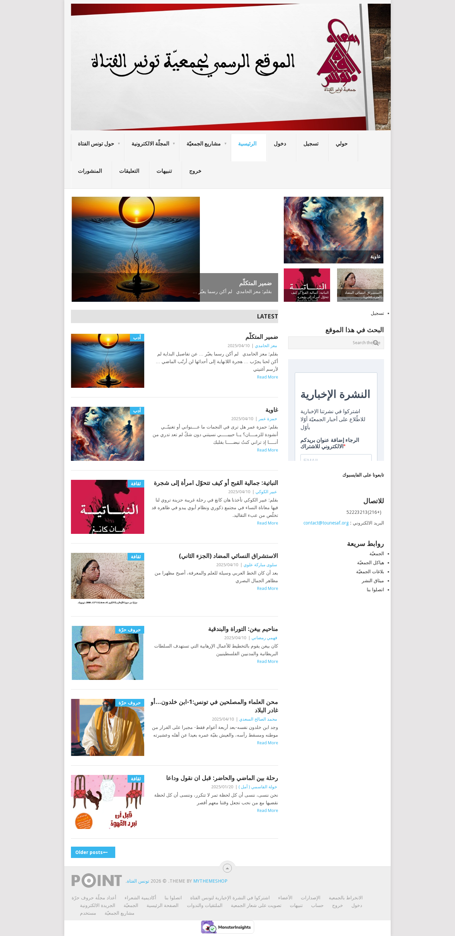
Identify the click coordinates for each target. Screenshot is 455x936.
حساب (317, 905)
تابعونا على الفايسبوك (363, 475)
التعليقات (129, 171)
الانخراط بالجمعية (346, 897)
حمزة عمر (267, 418)
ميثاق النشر (373, 580)
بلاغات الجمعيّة (370, 571)
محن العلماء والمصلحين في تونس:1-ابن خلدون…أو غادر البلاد (214, 706)
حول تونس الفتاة (96, 143)
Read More (267, 376)
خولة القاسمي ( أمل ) (257, 786)
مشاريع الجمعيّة (204, 143)
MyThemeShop (210, 881)
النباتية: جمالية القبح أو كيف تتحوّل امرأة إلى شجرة (216, 482)
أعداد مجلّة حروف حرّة (94, 897)
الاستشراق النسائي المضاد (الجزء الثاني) (228, 555)
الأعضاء (285, 897)
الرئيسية (247, 143)
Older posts (89, 852)
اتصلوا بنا (375, 589)
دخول (280, 143)
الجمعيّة (376, 553)
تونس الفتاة (138, 881)
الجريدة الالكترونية (97, 905)
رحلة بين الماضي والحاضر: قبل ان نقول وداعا (222, 777)
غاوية (271, 409)
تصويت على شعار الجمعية (256, 905)
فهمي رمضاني (264, 637)
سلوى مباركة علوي (260, 564)
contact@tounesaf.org (326, 523)
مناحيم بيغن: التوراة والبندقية (243, 628)
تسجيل (310, 143)
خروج (195, 171)
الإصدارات (310, 897)
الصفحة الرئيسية (163, 905)
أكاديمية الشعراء (140, 897)
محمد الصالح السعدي (258, 719)
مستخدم (88, 913)
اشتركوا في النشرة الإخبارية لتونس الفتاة (230, 897)
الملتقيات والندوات (205, 905)
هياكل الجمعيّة (370, 562)
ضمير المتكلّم (261, 336)
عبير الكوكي (266, 491)
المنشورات (90, 171)
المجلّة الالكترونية (150, 143)
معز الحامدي (266, 345)
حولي (342, 143)
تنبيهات (164, 171)
